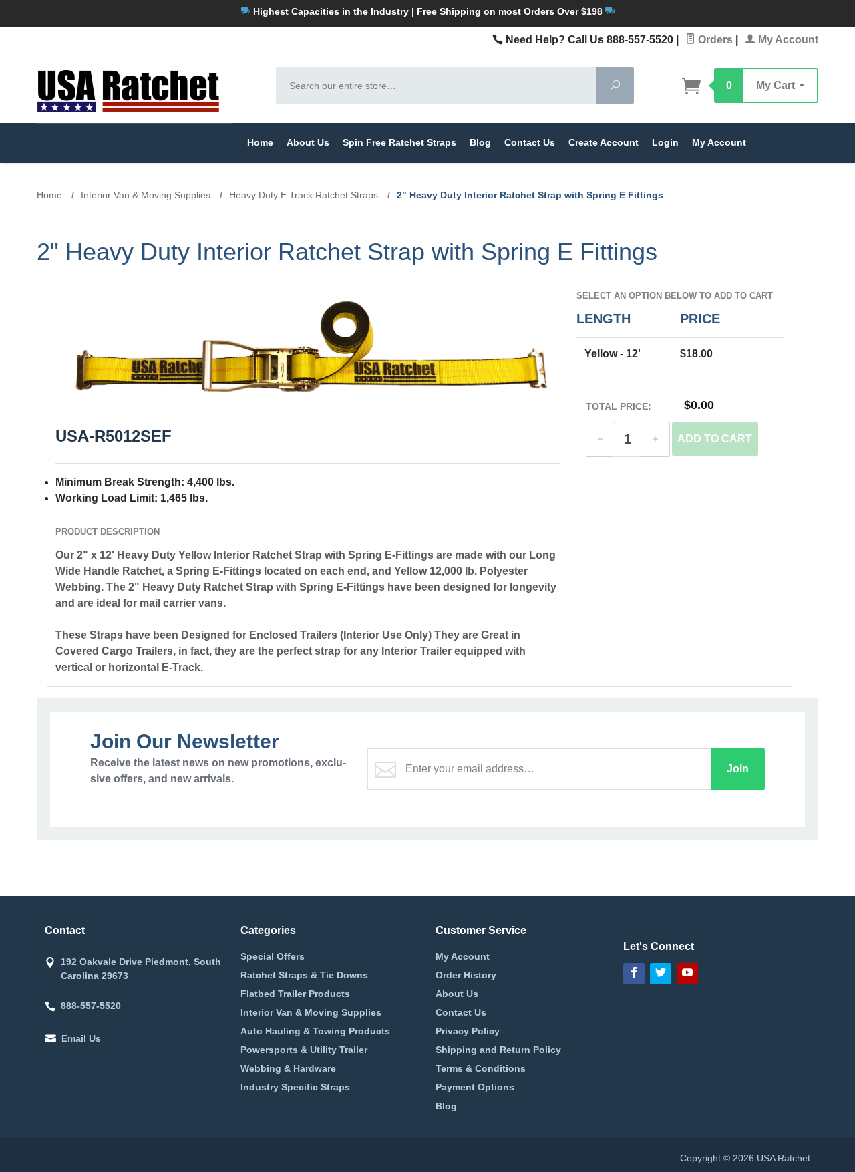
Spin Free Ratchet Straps (399, 142)
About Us (308, 142)
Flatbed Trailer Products (295, 993)
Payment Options (475, 1087)
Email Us (81, 1038)
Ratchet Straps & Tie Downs (304, 975)
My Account (786, 39)
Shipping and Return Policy (498, 1049)
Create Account (603, 142)
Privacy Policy (468, 1031)
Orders (714, 39)
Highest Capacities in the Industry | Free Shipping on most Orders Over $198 (427, 11)
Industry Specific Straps (295, 1087)
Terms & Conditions (481, 1068)
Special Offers (272, 956)
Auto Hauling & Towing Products (315, 1031)
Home (260, 142)
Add (714, 438)
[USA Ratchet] (148, 89)
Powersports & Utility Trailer (303, 1049)
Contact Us (529, 142)
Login (665, 142)
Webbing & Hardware (288, 1068)
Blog (480, 142)
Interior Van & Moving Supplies (310, 1012)
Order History (466, 975)
